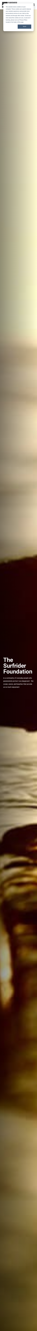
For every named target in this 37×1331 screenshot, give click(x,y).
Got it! (24, 26)
